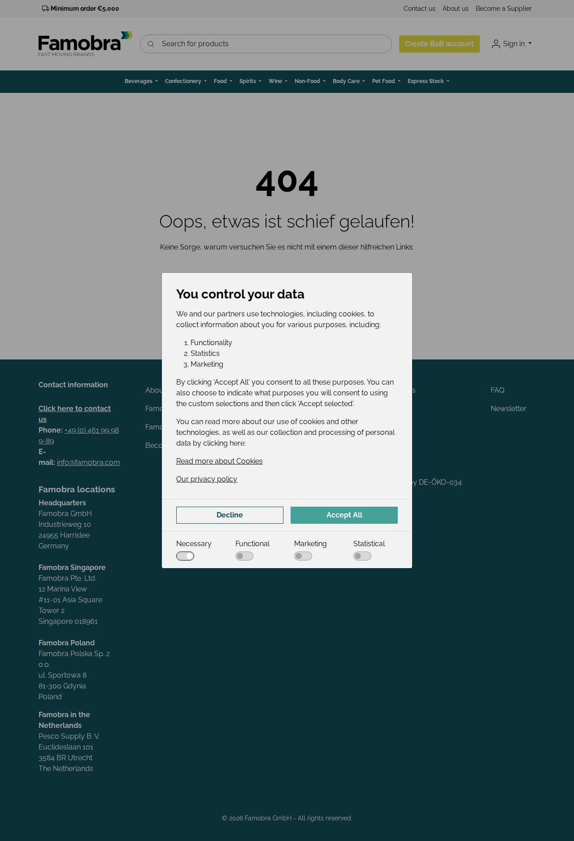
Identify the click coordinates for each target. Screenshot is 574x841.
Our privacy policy (206, 479)
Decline (230, 515)
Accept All (344, 515)
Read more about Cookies (219, 461)
